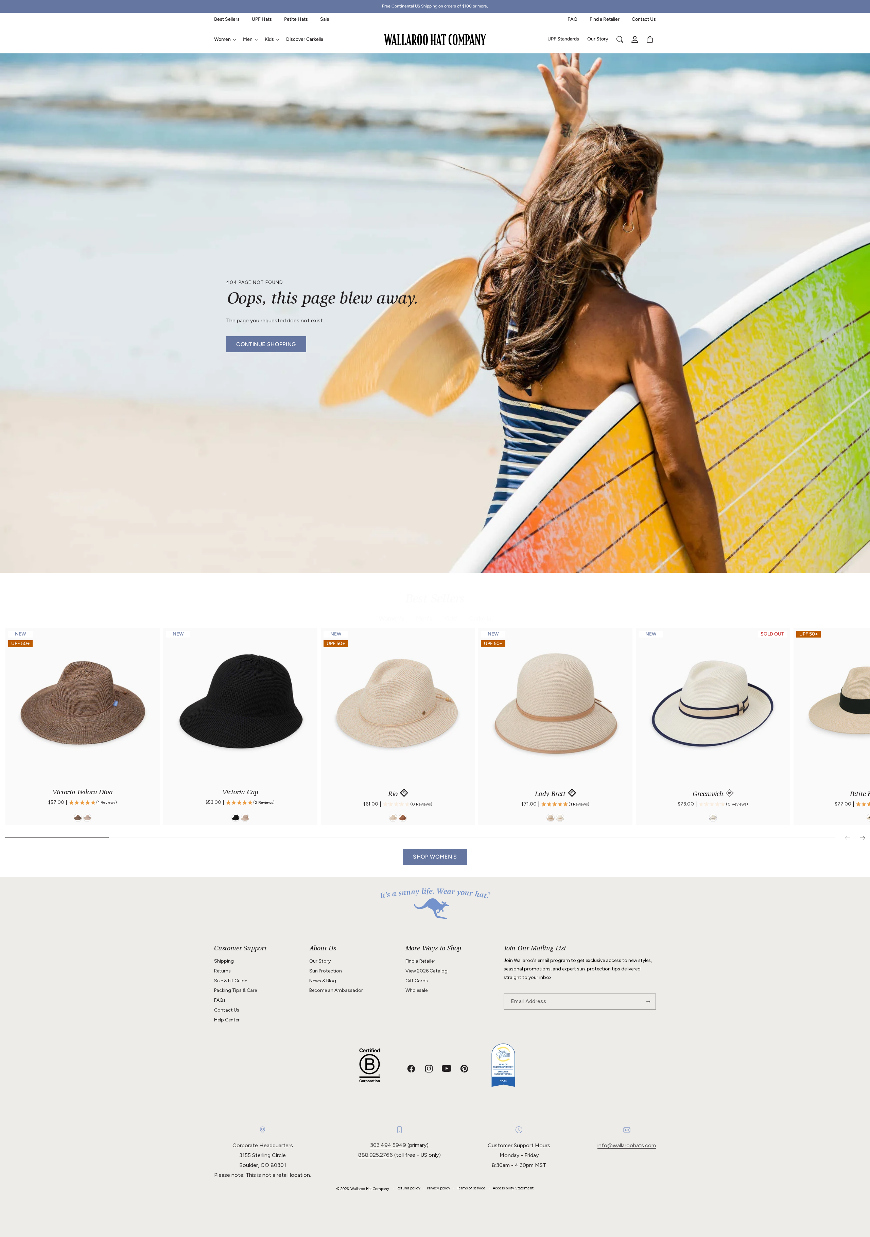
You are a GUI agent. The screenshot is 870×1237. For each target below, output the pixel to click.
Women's (391, 618)
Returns (222, 971)
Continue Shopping (266, 344)
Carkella (480, 618)
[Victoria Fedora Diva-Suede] (78, 818)
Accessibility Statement (513, 1188)
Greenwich (709, 794)
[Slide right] (862, 837)
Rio (393, 794)
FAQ (572, 19)
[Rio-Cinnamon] (402, 818)
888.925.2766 (375, 1155)
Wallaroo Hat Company (369, 1189)
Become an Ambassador (336, 990)
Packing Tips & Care (235, 990)
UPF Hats (262, 19)
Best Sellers (227, 19)
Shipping (224, 961)
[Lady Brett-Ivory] (560, 818)
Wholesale (416, 990)
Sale (324, 19)
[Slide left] (847, 837)
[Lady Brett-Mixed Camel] (550, 818)
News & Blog (322, 981)
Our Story (320, 961)
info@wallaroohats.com (626, 1145)
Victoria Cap (240, 793)
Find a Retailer (605, 19)
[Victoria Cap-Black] (235, 818)
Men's (424, 618)
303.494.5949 (388, 1145)
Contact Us (644, 19)
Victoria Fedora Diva (82, 793)
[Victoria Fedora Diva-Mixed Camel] (87, 818)
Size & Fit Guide (230, 981)
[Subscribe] (648, 1002)
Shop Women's (435, 856)
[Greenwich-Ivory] (713, 818)
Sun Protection (325, 971)
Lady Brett (551, 794)
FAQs (220, 1000)
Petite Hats (296, 19)
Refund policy (408, 1188)
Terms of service (471, 1188)
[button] (224, 39)
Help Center (227, 1020)
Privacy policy (438, 1188)
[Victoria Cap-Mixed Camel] (245, 818)
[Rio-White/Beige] (393, 818)
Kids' (450, 618)
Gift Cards (416, 981)
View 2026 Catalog (426, 971)
